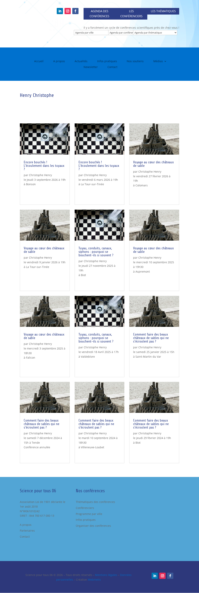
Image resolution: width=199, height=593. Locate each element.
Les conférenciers (131, 13)
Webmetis (94, 579)
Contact (112, 67)
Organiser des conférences (93, 526)
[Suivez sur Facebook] (75, 11)
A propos (59, 61)
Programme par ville (89, 514)
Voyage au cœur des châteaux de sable (44, 250)
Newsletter (91, 67)
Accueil (39, 61)
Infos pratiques (107, 61)
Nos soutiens (135, 61)
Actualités (81, 61)
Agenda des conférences (99, 13)
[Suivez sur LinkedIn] (60, 11)
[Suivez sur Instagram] (68, 11)
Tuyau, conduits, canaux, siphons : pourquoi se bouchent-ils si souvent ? (96, 251)
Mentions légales (106, 575)
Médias (158, 61)
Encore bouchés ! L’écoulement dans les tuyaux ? (44, 165)
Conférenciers (85, 508)
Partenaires (27, 530)
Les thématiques (163, 11)
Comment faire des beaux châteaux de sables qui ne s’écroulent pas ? (41, 423)
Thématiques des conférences (95, 502)
